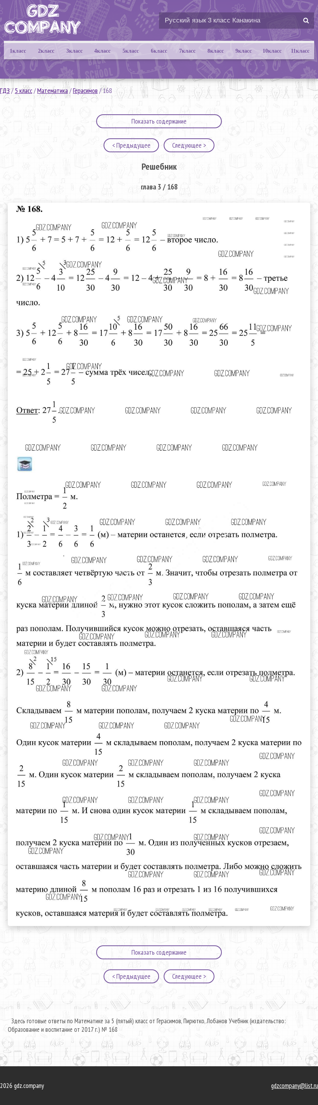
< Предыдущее (131, 145)
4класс (102, 51)
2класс (46, 51)
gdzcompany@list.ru (294, 1085)
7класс (187, 51)
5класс (131, 51)
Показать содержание (159, 121)
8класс (215, 51)
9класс (243, 51)
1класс (18, 51)
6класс (159, 51)
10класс (272, 51)
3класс (74, 51)
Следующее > (189, 145)
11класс (300, 51)
